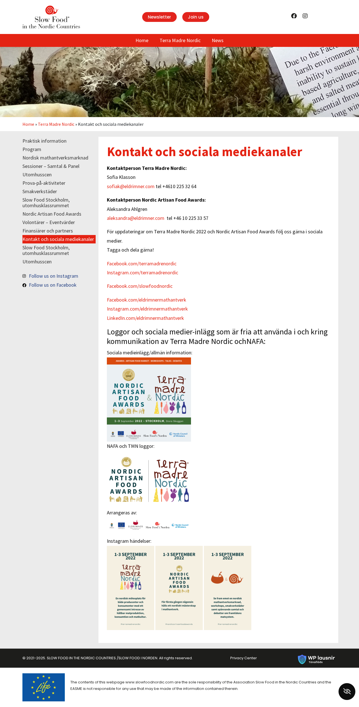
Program (31, 149)
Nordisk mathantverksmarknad (55, 157)
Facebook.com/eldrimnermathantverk (146, 300)
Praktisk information (44, 141)
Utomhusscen (37, 174)
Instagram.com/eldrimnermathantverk (147, 308)
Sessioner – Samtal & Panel (50, 166)
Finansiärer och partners (47, 230)
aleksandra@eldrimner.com (135, 218)
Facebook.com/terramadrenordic (141, 263)
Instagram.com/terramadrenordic (142, 272)
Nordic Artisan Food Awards (51, 214)
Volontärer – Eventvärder (48, 222)
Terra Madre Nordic (180, 40)
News (218, 40)
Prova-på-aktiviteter (43, 183)
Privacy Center (243, 658)
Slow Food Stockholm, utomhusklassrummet (46, 203)
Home (141, 40)
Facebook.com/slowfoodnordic (139, 286)
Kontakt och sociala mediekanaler (58, 239)
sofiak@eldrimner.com (131, 186)
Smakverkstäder (39, 191)
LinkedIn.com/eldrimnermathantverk (145, 318)
